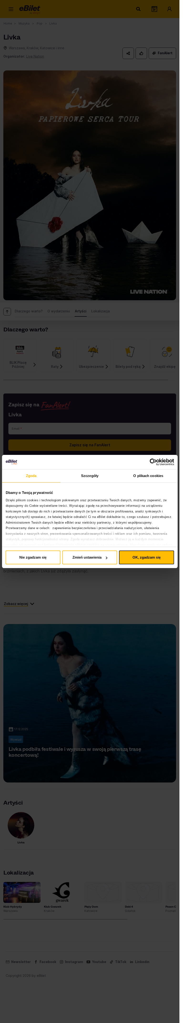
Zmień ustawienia (87, 557)
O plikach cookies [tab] (148, 476)
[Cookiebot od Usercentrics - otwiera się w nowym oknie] (153, 462)
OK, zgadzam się (146, 557)
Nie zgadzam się (32, 557)
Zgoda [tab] (31, 476)
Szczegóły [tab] (89, 476)
